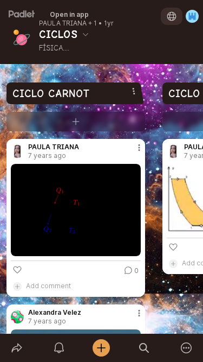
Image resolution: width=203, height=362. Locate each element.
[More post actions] (132, 152)
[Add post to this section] (75, 121)
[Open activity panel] (59, 348)
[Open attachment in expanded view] (76, 210)
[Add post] (101, 348)
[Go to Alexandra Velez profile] (17, 316)
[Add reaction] (17, 269)
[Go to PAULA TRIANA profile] (17, 151)
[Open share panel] (16, 348)
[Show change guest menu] (192, 16)
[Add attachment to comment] (17, 286)
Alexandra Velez (54, 312)
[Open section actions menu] (133, 91)
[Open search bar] (144, 348)
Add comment (48, 286)
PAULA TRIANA (63, 23)
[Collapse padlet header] (85, 34)
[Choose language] (171, 16)
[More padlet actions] (186, 348)
